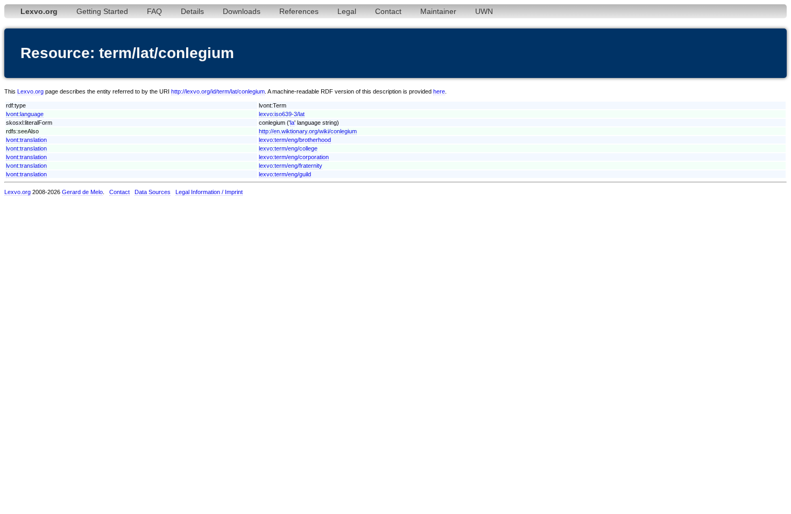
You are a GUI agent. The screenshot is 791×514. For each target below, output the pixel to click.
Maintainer (438, 11)
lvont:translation (26, 140)
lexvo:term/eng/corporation (294, 157)
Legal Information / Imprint (209, 192)
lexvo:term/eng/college (288, 148)
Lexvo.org (30, 91)
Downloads (241, 11)
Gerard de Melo (82, 192)
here (439, 91)
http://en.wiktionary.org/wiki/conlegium (308, 131)
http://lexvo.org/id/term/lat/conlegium (218, 91)
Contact (388, 11)
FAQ (154, 11)
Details (192, 11)
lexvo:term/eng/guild (285, 174)
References (299, 11)
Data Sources (153, 192)
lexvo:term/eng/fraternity (290, 165)
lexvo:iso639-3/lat (282, 114)
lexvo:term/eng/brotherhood (295, 140)
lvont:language (25, 114)
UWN (484, 11)
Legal (346, 11)
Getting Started (102, 11)
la (292, 122)
